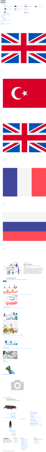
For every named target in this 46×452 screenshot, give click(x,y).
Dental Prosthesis (29, 6)
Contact (2, 22)
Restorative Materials (9, 6)
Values (4, 19)
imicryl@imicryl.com (37, 441)
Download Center (3, 15)
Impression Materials (6, 13)
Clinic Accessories (24, 442)
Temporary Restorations (7, 14)
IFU (1, 21)
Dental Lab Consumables (25, 447)
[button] (3, 254)
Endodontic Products (20, 6)
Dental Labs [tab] (8, 281)
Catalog (2, 16)
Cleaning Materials (39, 6)
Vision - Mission (5, 18)
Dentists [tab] (5, 281)
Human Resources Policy (6, 20)
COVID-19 (23, 443)
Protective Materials (24, 440)
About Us (16, 439)
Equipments (28, 12)
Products (2, 3)
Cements (7, 11)
